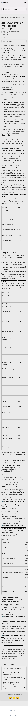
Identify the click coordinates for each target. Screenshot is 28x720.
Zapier (23, 17)
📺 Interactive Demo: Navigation (10, 148)
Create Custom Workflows (11, 74)
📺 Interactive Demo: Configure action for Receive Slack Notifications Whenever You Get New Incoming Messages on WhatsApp (13, 527)
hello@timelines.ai (19, 653)
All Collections (4, 17)
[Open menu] (25, 2)
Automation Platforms (15, 17)
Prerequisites (7, 71)
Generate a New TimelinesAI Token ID (14, 85)
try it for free (21, 56)
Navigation (7, 72)
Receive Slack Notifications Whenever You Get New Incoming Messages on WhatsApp (15, 77)
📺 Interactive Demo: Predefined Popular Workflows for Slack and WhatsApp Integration (13, 618)
